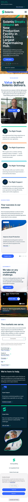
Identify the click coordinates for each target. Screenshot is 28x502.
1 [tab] (6, 63)
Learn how (8, 287)
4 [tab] (12, 63)
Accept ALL (14, 489)
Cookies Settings (14, 499)
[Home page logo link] (14, 460)
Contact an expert (6, 401)
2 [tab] (8, 63)
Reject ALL (14, 493)
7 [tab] (17, 63)
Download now (6, 310)
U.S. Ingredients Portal (14, 468)
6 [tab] (15, 63)
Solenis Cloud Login (14, 472)
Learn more (8, 59)
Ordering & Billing (14, 463)
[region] (14, 485)
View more (5, 245)
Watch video (12, 110)
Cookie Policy (12, 482)
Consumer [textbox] (13, 338)
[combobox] (14, 338)
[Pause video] (25, 99)
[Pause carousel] (3, 63)
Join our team (5, 425)
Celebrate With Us (10, 56)
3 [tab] (10, 63)
